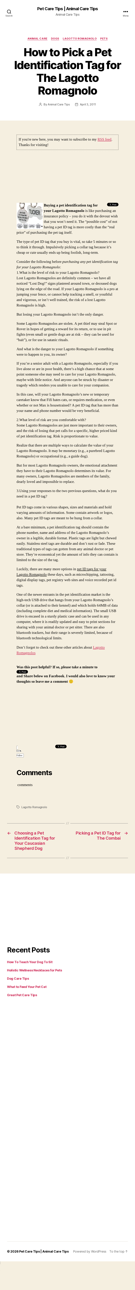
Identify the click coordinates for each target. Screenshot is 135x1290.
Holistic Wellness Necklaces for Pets (34, 970)
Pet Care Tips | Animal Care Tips (67, 9)
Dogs (55, 38)
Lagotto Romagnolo (80, 38)
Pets (104, 38)
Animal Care (37, 38)
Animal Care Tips (59, 104)
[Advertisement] (67, 178)
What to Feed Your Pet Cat (26, 987)
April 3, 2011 (88, 104)
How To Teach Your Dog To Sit (29, 962)
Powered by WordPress (90, 1251)
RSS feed (104, 139)
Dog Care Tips (18, 978)
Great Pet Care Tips (22, 995)
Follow (19, 755)
